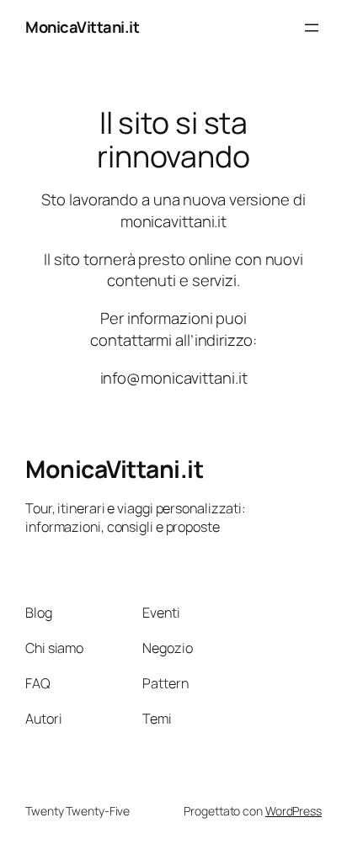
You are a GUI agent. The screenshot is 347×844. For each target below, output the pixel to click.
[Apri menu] (312, 28)
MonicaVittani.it (82, 27)
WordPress (293, 811)
